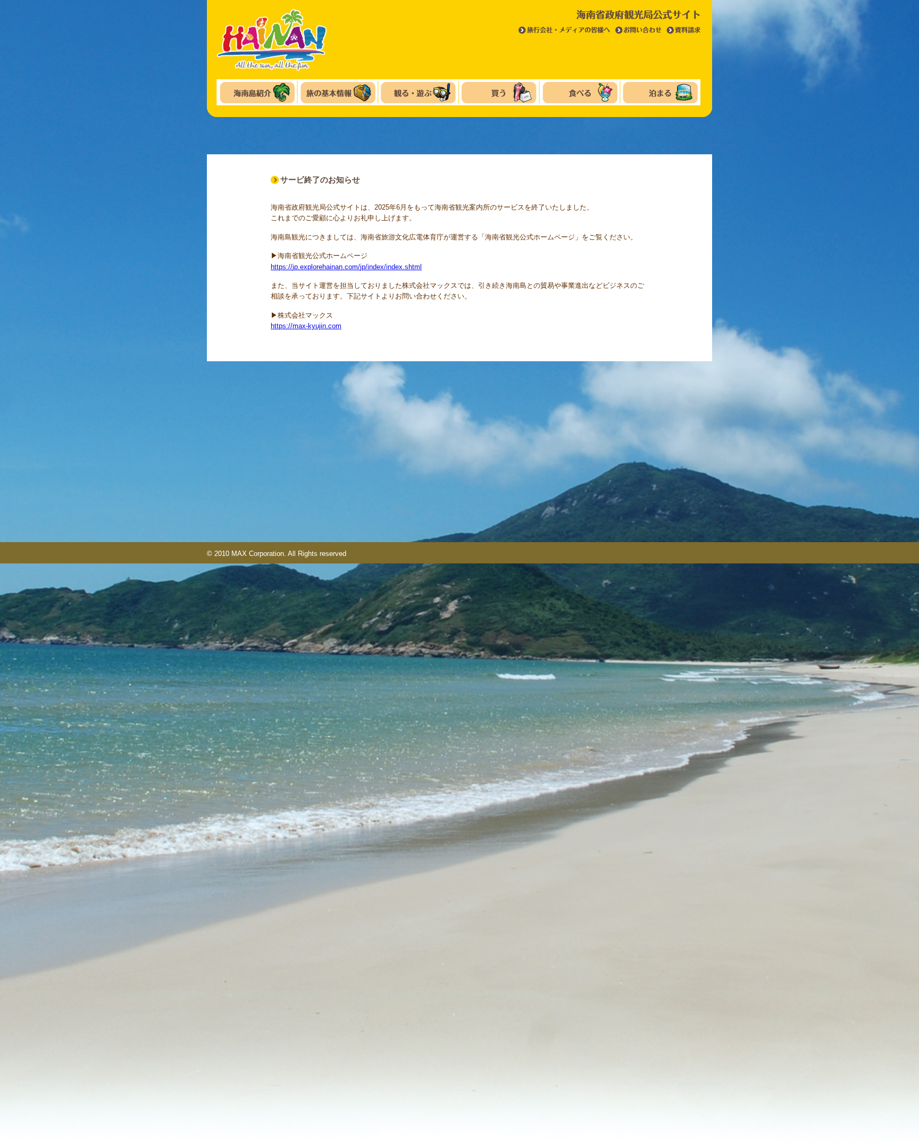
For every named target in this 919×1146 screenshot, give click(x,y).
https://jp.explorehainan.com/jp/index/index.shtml (346, 267)
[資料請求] (683, 33)
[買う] (499, 93)
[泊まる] (660, 93)
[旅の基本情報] (337, 93)
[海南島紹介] (257, 93)
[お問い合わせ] (638, 33)
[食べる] (579, 93)
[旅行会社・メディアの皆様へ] (565, 33)
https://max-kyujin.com (306, 326)
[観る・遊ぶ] (418, 93)
